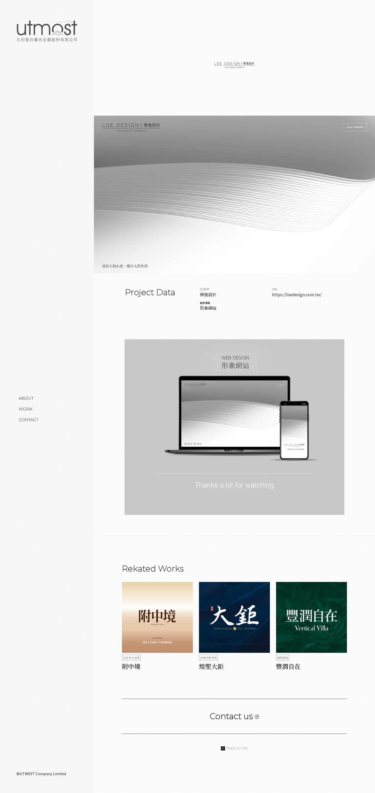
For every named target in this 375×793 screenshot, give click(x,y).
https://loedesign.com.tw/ (297, 294)
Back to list (236, 748)
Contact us (232, 716)
